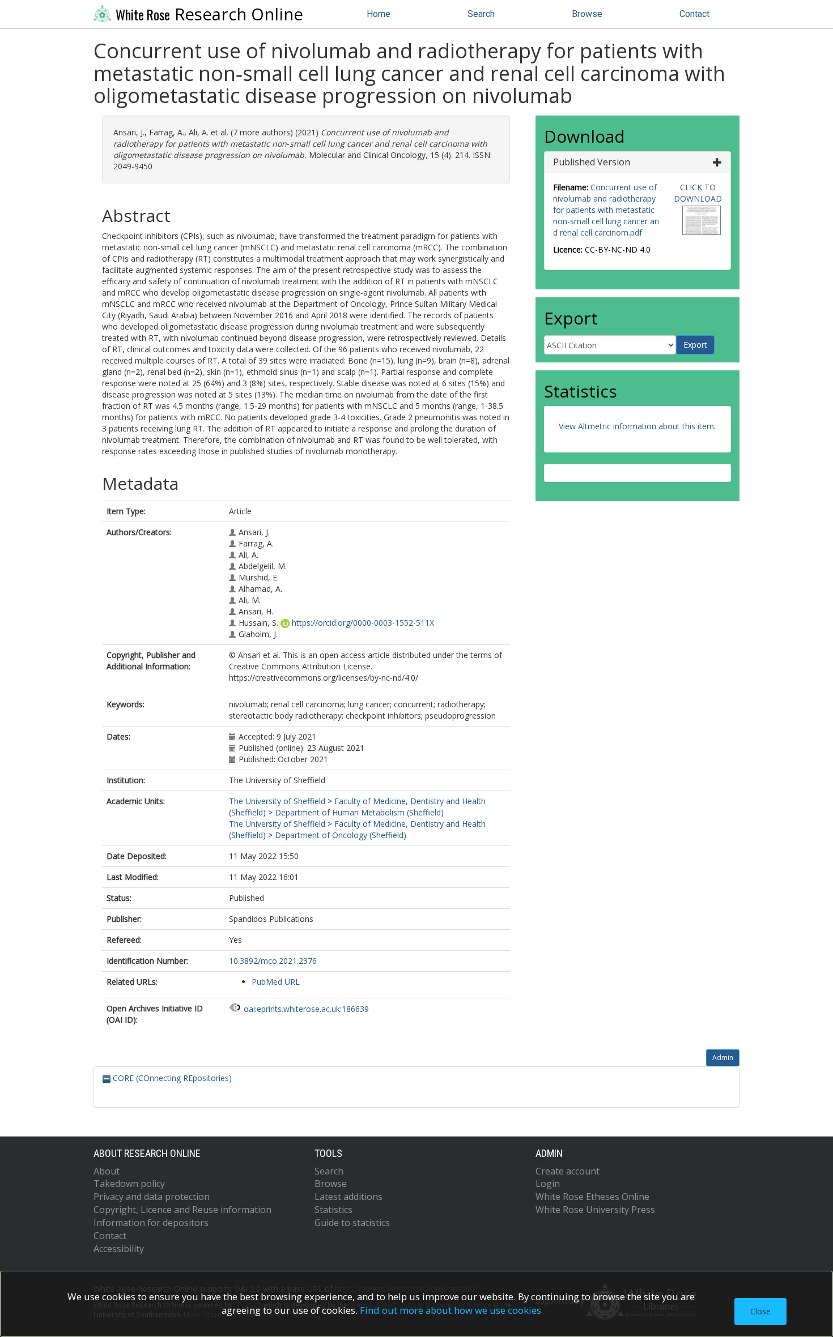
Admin (722, 1057)
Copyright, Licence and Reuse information (182, 1209)
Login (548, 1183)
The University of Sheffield (277, 801)
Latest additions (348, 1196)
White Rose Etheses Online (592, 1196)
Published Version (591, 162)
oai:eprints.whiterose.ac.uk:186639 (306, 1008)
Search (481, 13)
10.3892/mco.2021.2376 (273, 960)
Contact (694, 13)
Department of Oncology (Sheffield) (340, 835)
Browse (587, 13)
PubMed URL (276, 981)
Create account (568, 1171)
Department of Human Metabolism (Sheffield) (359, 812)
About (107, 1171)
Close (760, 1311)
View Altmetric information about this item (636, 426)
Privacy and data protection (152, 1196)
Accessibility (119, 1248)
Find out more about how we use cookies (450, 1310)
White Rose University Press (595, 1209)
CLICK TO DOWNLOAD (698, 193)
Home (378, 13)
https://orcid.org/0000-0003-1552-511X (363, 622)
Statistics (333, 1209)
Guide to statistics (352, 1222)
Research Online (209, 14)
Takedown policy (129, 1183)
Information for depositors (151, 1222)
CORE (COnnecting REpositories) (171, 1078)
